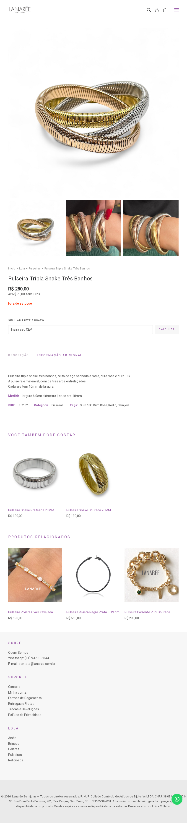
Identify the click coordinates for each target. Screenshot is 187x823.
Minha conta (17, 692)
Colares (13, 749)
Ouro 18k (86, 405)
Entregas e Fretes (21, 703)
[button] (176, 10)
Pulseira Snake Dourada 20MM (88, 510)
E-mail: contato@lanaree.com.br (31, 664)
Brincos (13, 743)
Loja (22, 268)
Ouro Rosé (100, 405)
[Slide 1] (36, 228)
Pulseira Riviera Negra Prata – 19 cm (92, 612)
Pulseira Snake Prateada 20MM (31, 510)
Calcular (167, 329)
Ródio (112, 405)
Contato (14, 687)
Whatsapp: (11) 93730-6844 (28, 658)
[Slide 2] (93, 228)
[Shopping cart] (162, 10)
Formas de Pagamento (25, 698)
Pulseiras (35, 268)
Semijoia (123, 405)
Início (11, 268)
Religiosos (15, 760)
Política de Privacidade (24, 715)
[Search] (147, 10)
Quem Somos (18, 652)
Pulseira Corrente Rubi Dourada (147, 612)
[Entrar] (154, 10)
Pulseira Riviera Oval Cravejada (30, 612)
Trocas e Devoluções (23, 709)
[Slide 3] (151, 228)
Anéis (12, 738)
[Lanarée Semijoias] (20, 9)
